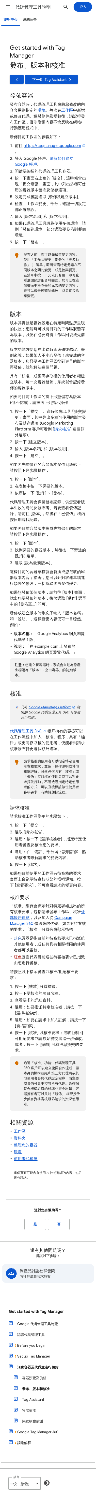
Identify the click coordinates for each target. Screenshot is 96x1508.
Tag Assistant (33, 1399)
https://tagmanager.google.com (52, 145)
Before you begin (31, 1345)
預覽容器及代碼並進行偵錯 (38, 1367)
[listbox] (24, 1483)
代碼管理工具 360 (26, 731)
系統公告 (30, 19)
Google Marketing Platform (50, 707)
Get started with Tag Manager (36, 1311)
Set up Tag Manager (33, 1356)
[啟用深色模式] (47, 1483)
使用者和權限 (25, 1158)
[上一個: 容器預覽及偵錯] (17, 79)
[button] (8, 7)
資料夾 (20, 1138)
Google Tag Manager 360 (38, 1432)
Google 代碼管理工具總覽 (37, 1324)
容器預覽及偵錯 (34, 1378)
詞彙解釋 (24, 1443)
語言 (16, 1477)
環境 (42, 110)
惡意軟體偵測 (32, 1421)
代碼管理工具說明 (33, 7)
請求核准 (62, 429)
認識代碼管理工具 (31, 1334)
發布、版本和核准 (36, 1389)
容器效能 (29, 1410)
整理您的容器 (25, 1145)
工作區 (67, 110)
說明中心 (10, 19)
